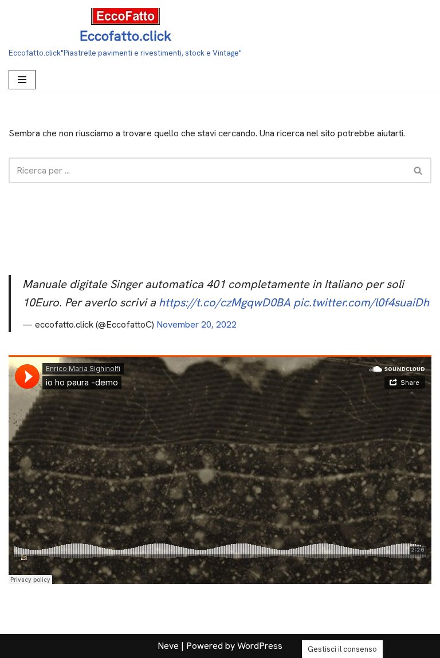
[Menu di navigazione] (22, 79)
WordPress (259, 646)
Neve (168, 646)
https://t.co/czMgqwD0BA (224, 302)
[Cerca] (418, 170)
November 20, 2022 (196, 324)
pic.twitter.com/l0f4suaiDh (361, 302)
